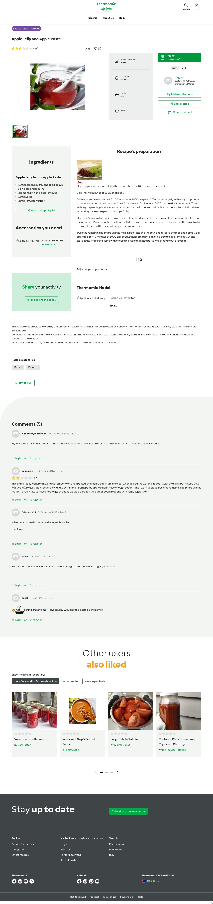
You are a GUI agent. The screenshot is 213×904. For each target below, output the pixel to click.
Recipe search (117, 844)
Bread (18, 367)
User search (116, 849)
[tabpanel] (106, 734)
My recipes (81, 838)
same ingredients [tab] (95, 681)
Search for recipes (23, 844)
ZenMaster (24, 744)
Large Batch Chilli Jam (125, 739)
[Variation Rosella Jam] (34, 711)
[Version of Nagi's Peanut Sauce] (82, 711)
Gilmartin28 (29, 512)
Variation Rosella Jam (29, 739)
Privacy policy (127, 897)
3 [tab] (111, 772)
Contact (94, 897)
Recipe (16, 838)
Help (140, 897)
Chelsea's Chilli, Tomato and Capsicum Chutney (178, 741)
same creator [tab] (71, 681)
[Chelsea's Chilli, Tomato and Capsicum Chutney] (178, 711)
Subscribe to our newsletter (128, 811)
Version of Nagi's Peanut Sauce (78, 741)
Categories (18, 849)
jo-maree (27, 471)
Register (65, 849)
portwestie (72, 749)
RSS (111, 854)
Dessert (32, 367)
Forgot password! (70, 854)
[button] (186, 6)
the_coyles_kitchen (174, 749)
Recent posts (68, 860)
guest (181, 77)
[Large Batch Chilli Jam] (130, 711)
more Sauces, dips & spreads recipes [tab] (35, 681)
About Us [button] (108, 17)
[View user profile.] (168, 80)
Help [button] (122, 17)
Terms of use (109, 897)
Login (63, 844)
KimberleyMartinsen (34, 433)
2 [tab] (106, 772)
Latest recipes (20, 854)
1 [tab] (101, 772)
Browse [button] (92, 17)
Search (113, 838)
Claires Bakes (122, 744)
